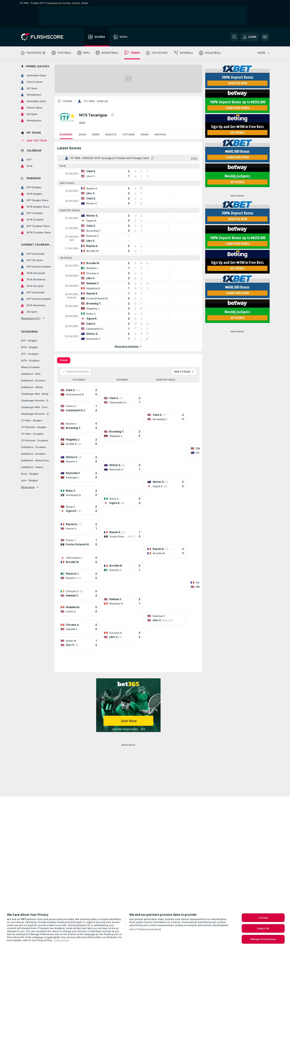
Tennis (68, 101)
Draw (145, 134)
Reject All (263, 928)
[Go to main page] (45, 37)
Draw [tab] (64, 360)
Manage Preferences (263, 939)
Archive (160, 134)
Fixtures (128, 134)
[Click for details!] (128, 174)
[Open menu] (265, 37)
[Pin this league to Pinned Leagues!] (112, 115)
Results (110, 134)
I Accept (263, 917)
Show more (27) (31, 318)
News (95, 134)
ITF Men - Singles (96, 101)
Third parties (61, 940)
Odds (82, 134)
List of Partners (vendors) (145, 929)
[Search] (234, 37)
